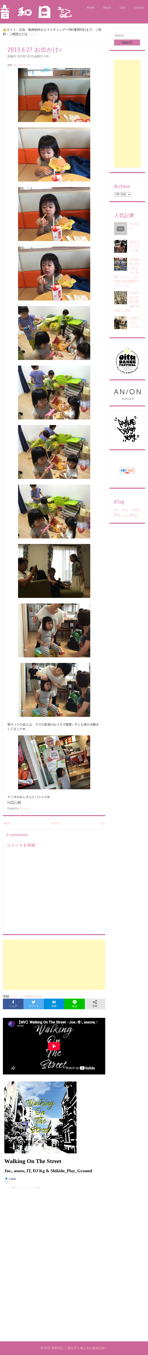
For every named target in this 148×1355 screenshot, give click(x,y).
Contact (139, 8)
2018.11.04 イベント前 (134, 246)
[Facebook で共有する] (19, 802)
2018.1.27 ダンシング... (134, 322)
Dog (124, 510)
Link (122, 8)
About (107, 8)
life (21, 808)
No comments (21, 65)
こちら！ (33, 34)
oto (27, 808)
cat (116, 510)
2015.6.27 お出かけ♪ (34, 49)
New (7, 823)
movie (125, 515)
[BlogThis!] (12, 802)
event (136, 509)
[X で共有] (16, 802)
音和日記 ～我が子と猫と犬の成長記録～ (79, 1348)
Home (91, 8)
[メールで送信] (9, 802)
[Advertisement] (54, 965)
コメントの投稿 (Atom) (26, 996)
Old (102, 823)
